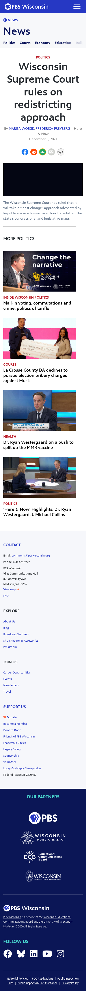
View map (10, 589)
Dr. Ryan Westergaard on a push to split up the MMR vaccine (38, 445)
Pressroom (10, 647)
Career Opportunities (16, 672)
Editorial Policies (17, 978)
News (12, 20)
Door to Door (12, 730)
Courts (25, 43)
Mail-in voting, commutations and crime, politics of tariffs (37, 306)
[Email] (51, 152)
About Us (9, 621)
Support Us (14, 706)
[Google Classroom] (42, 152)
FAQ (6, 596)
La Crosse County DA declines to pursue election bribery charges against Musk (35, 375)
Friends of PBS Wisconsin (19, 736)
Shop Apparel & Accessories (20, 640)
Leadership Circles (14, 743)
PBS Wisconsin (12, 917)
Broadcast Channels (15, 634)
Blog (6, 628)
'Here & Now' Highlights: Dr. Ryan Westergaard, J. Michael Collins (37, 512)
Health (9, 436)
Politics (9, 43)
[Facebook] (25, 152)
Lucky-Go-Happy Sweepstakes (22, 768)
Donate (11, 717)
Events (7, 679)
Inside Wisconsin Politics (26, 297)
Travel (7, 692)
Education (63, 43)
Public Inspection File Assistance (37, 983)
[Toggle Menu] (76, 6)
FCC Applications (42, 978)
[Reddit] (33, 152)
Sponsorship (11, 755)
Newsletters (11, 685)
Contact (12, 544)
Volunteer (9, 762)
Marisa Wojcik (21, 128)
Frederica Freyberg (53, 128)
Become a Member (15, 724)
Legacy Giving (12, 749)
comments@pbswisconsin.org (31, 555)
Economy (42, 43)
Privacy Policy (70, 983)
